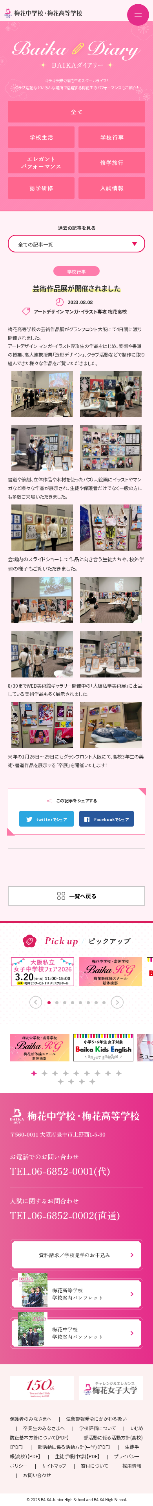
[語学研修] (41, 188)
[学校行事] (111, 137)
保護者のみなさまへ (30, 1418)
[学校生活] (41, 137)
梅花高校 (117, 311)
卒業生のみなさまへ (44, 1428)
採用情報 (131, 1465)
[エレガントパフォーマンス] (41, 162)
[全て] (76, 111)
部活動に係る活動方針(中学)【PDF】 (74, 1446)
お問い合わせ (37, 1475)
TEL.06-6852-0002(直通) (65, 1215)
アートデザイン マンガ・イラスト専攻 (70, 311)
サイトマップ (54, 1465)
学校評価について (97, 1428)
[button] (34, 1073)
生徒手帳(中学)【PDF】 (77, 1456)
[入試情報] (111, 188)
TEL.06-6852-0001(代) (60, 1171)
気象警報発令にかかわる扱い (96, 1418)
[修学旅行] (111, 162)
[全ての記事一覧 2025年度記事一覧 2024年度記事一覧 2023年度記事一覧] (76, 243)
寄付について (94, 1465)
